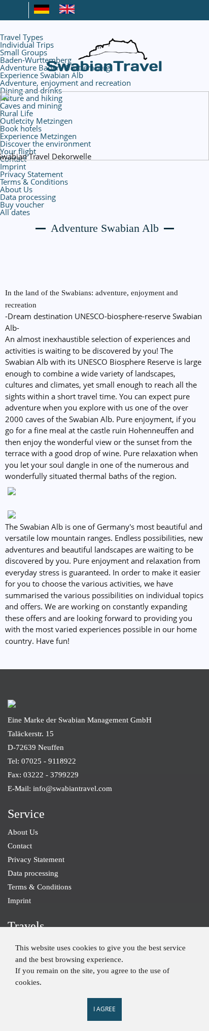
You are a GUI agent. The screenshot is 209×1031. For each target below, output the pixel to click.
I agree (104, 1009)
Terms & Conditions (34, 182)
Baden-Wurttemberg (36, 60)
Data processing (28, 197)
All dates (15, 212)
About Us (16, 189)
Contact (20, 846)
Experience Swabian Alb (41, 75)
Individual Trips (27, 45)
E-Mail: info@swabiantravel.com (60, 788)
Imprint (13, 166)
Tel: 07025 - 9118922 (42, 761)
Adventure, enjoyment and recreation (65, 83)
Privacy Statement (31, 174)
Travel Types (21, 37)
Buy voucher (22, 204)
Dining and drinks (31, 90)
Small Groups (23, 52)
